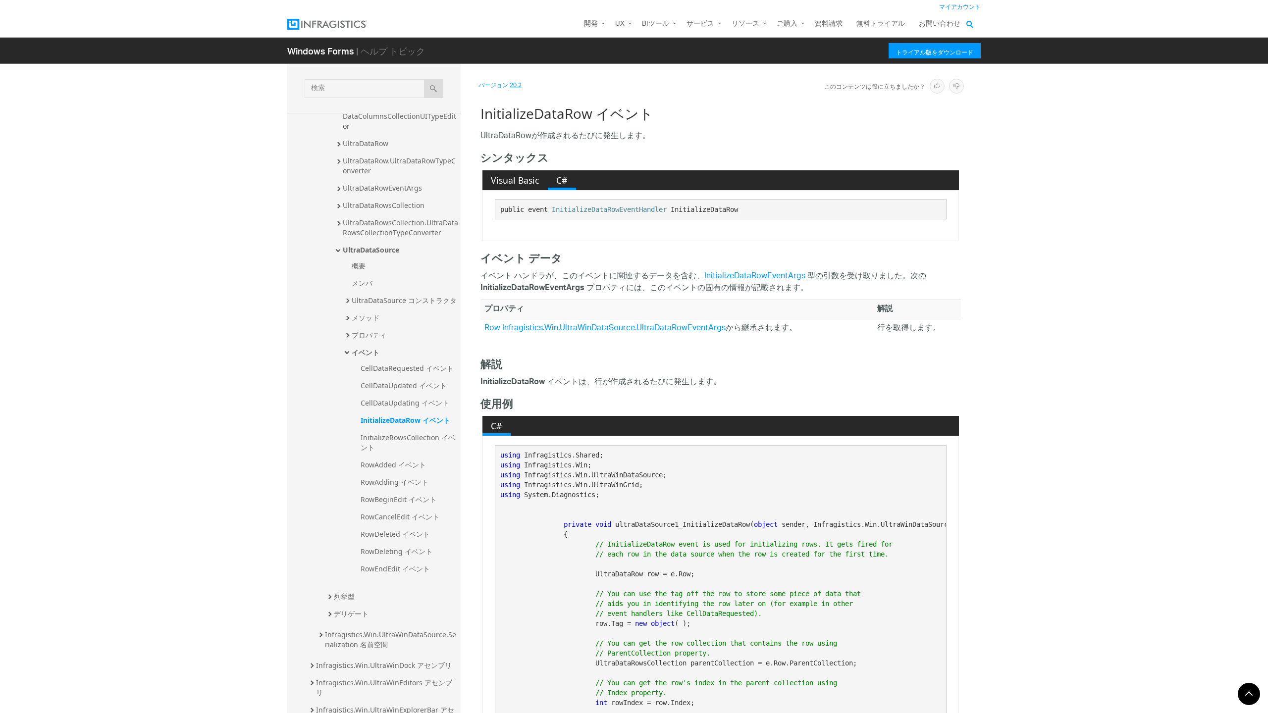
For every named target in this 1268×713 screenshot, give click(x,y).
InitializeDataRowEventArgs (754, 276)
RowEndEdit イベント (395, 568)
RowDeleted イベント (395, 534)
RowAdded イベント (393, 464)
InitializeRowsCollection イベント (408, 442)
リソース (745, 24)
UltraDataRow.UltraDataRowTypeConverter (399, 165)
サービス (700, 24)
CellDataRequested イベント (407, 368)
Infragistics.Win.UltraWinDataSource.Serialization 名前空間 (390, 639)
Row (492, 328)
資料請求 (829, 24)
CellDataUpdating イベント (405, 402)
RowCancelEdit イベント (400, 516)
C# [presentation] (561, 180)
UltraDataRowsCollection (383, 205)
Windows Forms (320, 51)
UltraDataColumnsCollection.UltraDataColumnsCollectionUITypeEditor (399, 116)
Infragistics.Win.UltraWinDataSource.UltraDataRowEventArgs (614, 328)
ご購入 (787, 24)
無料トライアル (880, 24)
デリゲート (351, 613)
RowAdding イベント (394, 482)
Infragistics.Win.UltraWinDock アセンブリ (384, 665)
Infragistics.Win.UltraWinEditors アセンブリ (384, 687)
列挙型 (344, 596)
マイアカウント (960, 7)
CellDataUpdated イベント (404, 385)
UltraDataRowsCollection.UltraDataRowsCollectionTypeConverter (400, 227)
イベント (365, 352)
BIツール (655, 24)
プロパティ (369, 335)
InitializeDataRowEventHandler (609, 209)
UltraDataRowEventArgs (382, 188)
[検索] (433, 88)
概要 (359, 265)
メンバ (362, 283)
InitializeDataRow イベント (405, 420)
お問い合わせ (939, 24)
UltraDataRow (365, 143)
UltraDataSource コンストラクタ (404, 300)
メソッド (365, 317)
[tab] (515, 180)
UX (620, 24)
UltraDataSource (371, 250)
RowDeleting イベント (396, 551)
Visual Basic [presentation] (515, 180)
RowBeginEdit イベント (398, 499)
